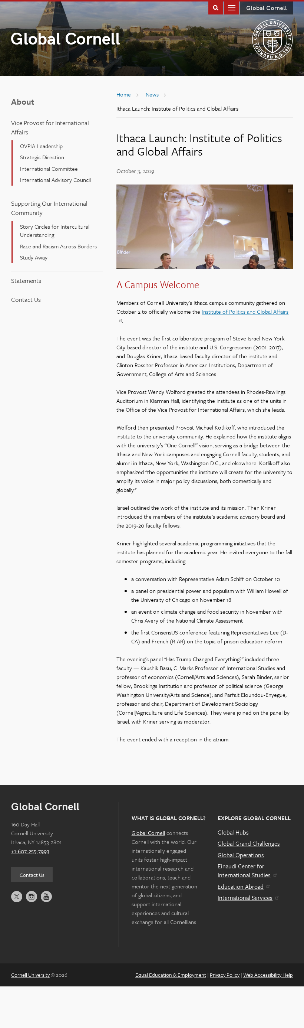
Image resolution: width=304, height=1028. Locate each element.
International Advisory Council (55, 180)
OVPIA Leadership (41, 146)
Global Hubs (233, 832)
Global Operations (241, 855)
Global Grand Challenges (249, 843)
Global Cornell (65, 39)
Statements (26, 280)
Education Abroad (241, 886)
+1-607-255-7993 (30, 851)
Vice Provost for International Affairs (50, 127)
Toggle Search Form (215, 7)
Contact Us (26, 299)
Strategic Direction (42, 157)
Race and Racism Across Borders (58, 246)
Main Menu (231, 7)
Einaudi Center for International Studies (244, 870)
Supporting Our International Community (49, 208)
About (22, 101)
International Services (245, 897)
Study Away (33, 257)
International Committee (49, 168)
